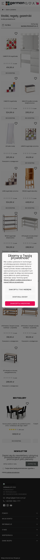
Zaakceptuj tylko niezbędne (20, 289)
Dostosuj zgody (20, 297)
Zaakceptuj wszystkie (20, 303)
